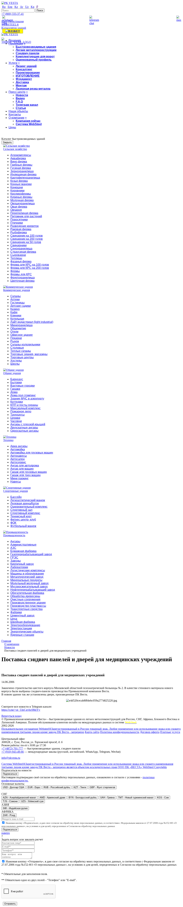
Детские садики (20, 305)
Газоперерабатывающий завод (31, 554)
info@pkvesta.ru (10, 757)
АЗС (13, 547)
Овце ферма (18, 206)
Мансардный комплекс (25, 408)
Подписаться (10, 774)
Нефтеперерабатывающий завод (32, 589)
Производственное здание (28, 602)
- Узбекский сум (32, 801)
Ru (4, 6)
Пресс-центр (17, 91)
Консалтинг (24, 69)
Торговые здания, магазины (29, 354)
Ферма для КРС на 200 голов (29, 267)
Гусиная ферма (20, 168)
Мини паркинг (19, 478)
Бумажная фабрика (23, 551)
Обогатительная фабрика (27, 592)
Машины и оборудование (27, 573)
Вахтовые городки (22, 385)
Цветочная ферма (22, 280)
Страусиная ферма (23, 251)
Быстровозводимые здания (36, 46)
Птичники (16, 222)
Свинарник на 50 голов (25, 242)
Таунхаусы (17, 414)
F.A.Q (19, 101)
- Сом (163, 797)
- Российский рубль (57, 787)
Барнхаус (16, 379)
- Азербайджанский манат (19, 797)
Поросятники (19, 219)
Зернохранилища (22, 171)
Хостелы (16, 360)
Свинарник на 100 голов (26, 235)
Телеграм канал (27, 104)
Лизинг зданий (26, 66)
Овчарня (16, 209)
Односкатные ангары (24, 430)
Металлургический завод (26, 576)
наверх (5, 833)
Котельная (17, 318)
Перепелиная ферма (24, 213)
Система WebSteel (29, 124)
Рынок (14, 341)
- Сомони (10, 801)
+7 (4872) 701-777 (12, 748)
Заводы (15, 560)
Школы (15, 363)
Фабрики (16, 612)
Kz (16, 6)
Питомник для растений (26, 216)
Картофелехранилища (25, 177)
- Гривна (107, 797)
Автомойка (17, 449)
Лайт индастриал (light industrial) (31, 321)
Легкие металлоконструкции (36, 50)
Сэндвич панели (27, 53)
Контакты (15, 114)
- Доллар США (13, 787)
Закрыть (7, 142)
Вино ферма (18, 161)
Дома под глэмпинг (23, 395)
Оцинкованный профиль (34, 59)
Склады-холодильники (25, 344)
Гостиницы (17, 302)
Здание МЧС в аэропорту (27, 398)
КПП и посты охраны (24, 405)
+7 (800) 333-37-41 (12, 13)
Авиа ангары (19, 446)
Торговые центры (22, 357)
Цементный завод (22, 615)
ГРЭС (14, 557)
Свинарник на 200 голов (26, 238)
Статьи (21, 108)
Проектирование (28, 72)
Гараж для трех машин (25, 475)
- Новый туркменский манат (136, 797)
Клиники (15, 315)
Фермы (15, 271)
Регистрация (16, 21)
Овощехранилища (22, 203)
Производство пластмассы (28, 605)
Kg (32, 6)
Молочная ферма (22, 200)
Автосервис (18, 462)
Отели (14, 331)
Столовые (17, 347)
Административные (23, 544)
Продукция (16, 43)
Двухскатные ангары (24, 427)
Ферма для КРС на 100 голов (29, 264)
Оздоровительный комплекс (29, 506)
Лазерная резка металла (33, 88)
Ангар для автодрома (24, 465)
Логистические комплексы (27, 570)
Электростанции (21, 628)
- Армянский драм (52, 797)
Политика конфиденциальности (119, 732)
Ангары (15, 541)
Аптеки (15, 299)
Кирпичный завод (22, 563)
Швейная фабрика (22, 621)
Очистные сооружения (25, 599)
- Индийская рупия (15, 808)
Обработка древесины (25, 596)
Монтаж (21, 85)
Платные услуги (170, 732)
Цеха (13, 618)
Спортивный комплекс (25, 513)
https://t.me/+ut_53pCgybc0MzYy (20, 709)
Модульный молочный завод (29, 583)
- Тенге (80, 787)
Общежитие (18, 328)
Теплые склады (20, 350)
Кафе (14, 312)
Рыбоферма (18, 232)
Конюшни (16, 187)
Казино (15, 309)
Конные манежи (21, 184)
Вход (4, 21)
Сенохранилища (21, 248)
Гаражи (15, 388)
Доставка (22, 82)
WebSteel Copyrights (155, 767)
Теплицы (16, 258)
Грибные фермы (21, 164)
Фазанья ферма (20, 261)
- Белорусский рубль (83, 797)
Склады (15, 296)
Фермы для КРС (21, 274)
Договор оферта (149, 732)
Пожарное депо (20, 411)
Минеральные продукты (26, 580)
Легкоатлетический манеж (27, 500)
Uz (27, 6)
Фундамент (24, 79)
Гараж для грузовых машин (28, 471)
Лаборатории (19, 567)
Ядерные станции (22, 634)
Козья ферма (19, 180)
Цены (12, 127)
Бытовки (16, 382)
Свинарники (18, 245)
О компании (16, 117)
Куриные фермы (21, 197)
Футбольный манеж (23, 526)
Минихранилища (21, 325)
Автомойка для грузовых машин (31, 452)
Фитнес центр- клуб (23, 519)
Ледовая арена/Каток (24, 503)
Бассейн (16, 497)
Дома (14, 392)
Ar (21, 6)
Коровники (17, 190)
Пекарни (16, 338)
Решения (15, 40)
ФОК (13, 522)
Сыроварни (18, 255)
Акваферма (18, 158)
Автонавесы (18, 455)
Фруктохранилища (22, 277)
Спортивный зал (21, 509)
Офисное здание (21, 334)
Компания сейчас (28, 120)
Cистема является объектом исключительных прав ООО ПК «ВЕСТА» (87, 765)
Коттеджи (16, 401)
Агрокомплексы (20, 155)
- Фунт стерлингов (102, 787)
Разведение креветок (24, 226)
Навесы (15, 481)
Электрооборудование (25, 625)
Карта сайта (92, 732)
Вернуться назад (11, 715)
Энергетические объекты (26, 631)
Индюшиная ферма (23, 174)
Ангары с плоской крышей (27, 424)
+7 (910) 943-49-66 (12, 751)
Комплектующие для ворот (35, 56)
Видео (20, 98)
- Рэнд (9, 815)
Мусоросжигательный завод (29, 586)
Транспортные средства (26, 609)
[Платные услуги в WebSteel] (12, 31)
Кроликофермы (20, 193)
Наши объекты (18, 111)
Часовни (16, 421)
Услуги (13, 62)
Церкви (15, 417)
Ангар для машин (22, 468)
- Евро (34, 787)
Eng (10, 6)
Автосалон (17, 459)
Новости (22, 95)
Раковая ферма (20, 229)
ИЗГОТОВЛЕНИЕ (28, 75)
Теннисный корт (21, 516)
